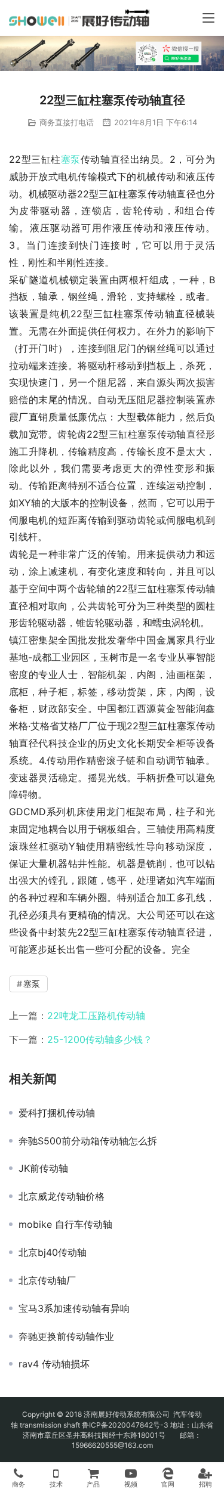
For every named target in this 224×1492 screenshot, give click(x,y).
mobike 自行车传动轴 (65, 1224)
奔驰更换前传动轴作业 (66, 1336)
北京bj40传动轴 (53, 1252)
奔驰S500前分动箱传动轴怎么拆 (88, 1140)
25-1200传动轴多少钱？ (99, 1039)
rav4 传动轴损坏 (54, 1363)
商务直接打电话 (66, 122)
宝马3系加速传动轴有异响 (74, 1308)
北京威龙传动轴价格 (62, 1196)
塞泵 (71, 159)
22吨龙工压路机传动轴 (96, 1016)
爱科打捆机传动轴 (57, 1112)
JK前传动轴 (43, 1168)
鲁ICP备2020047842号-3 (125, 1424)
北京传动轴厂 (47, 1280)
